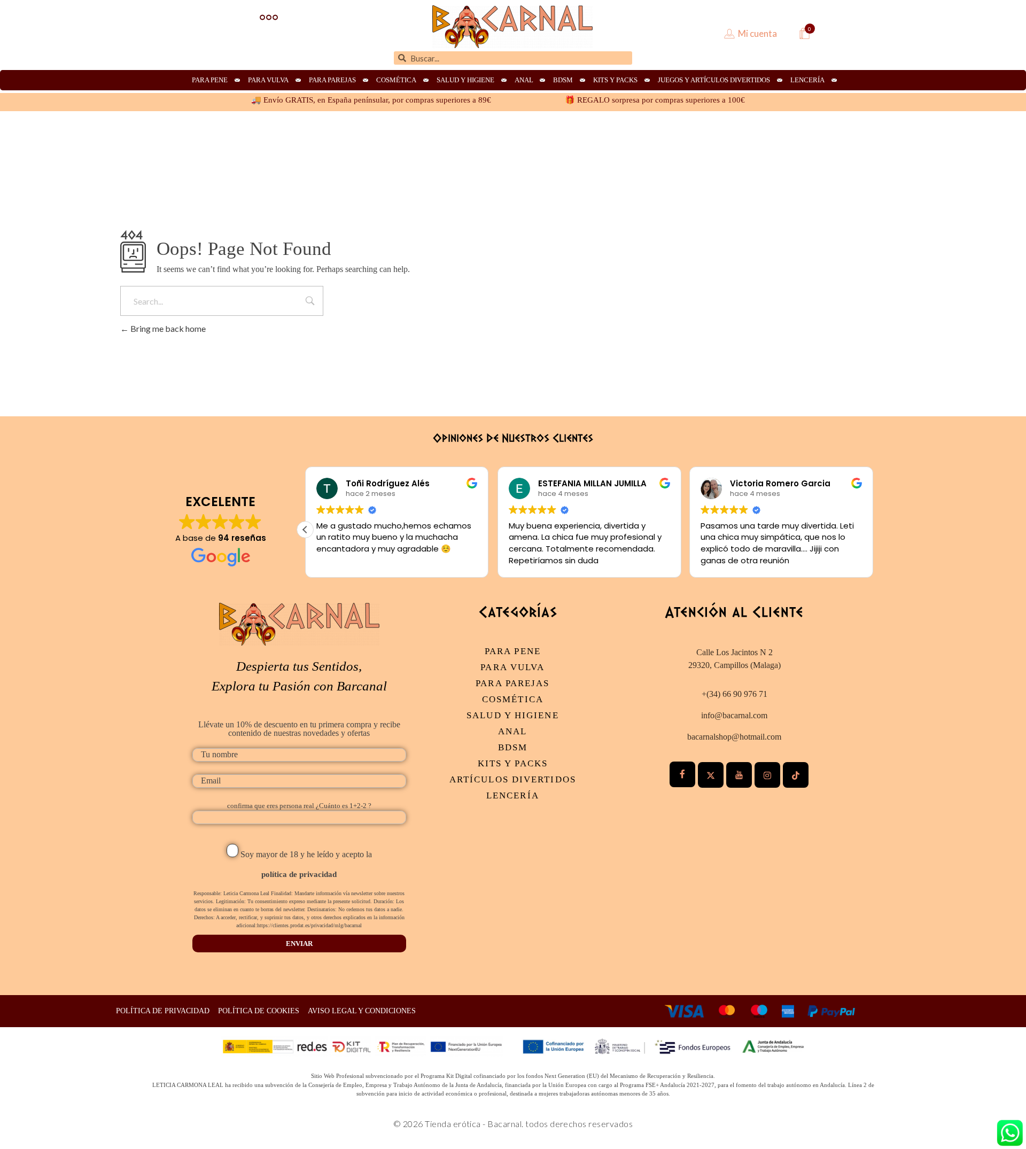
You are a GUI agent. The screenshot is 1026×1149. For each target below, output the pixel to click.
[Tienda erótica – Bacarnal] (512, 26)
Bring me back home (167, 328)
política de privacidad (299, 874)
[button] (305, 530)
